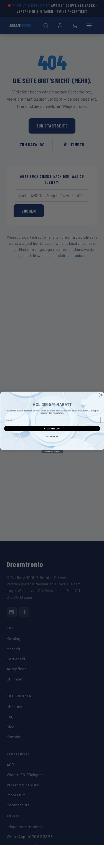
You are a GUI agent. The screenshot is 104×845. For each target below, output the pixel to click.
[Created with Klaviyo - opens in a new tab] (52, 451)
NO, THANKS (52, 437)
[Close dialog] (101, 395)
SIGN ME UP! (52, 428)
